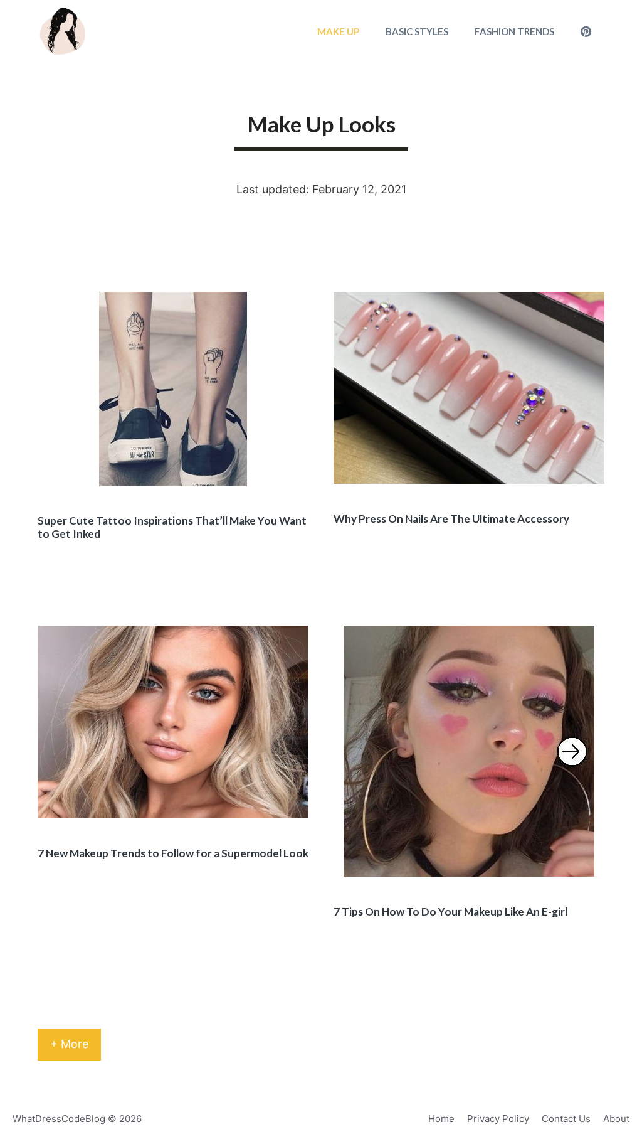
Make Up (338, 31)
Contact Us (566, 1119)
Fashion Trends (514, 31)
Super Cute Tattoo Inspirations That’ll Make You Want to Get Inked (172, 527)
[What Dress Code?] (63, 31)
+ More (69, 1044)
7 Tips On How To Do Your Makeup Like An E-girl (450, 911)
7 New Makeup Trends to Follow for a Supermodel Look (173, 853)
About (616, 1119)
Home (441, 1119)
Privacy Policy (498, 1119)
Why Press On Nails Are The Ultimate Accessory (451, 518)
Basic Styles (417, 31)
